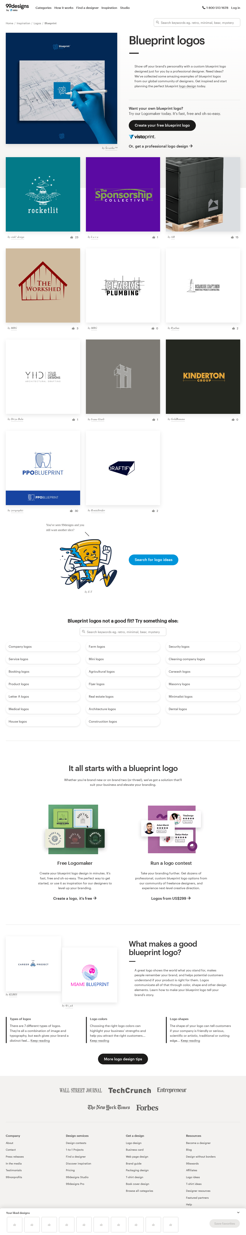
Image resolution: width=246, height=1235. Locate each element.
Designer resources (198, 1190)
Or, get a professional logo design (158, 146)
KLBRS (13, 994)
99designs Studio (77, 1177)
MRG (14, 328)
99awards (192, 1163)
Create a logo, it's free (72, 898)
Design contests (76, 1143)
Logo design (133, 1143)
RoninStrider (98, 510)
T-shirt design (134, 1177)
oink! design (17, 237)
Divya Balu (17, 419)
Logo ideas (193, 1177)
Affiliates (191, 1170)
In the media (14, 1163)
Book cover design (137, 1183)
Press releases (15, 1156)
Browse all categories (139, 1190)
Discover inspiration (78, 1163)
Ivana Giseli (97, 419)
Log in (235, 7)
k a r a (94, 237)
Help (189, 1204)
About (9, 1143)
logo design (187, 86)
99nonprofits (14, 1177)
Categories (44, 7)
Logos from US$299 (168, 898)
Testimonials (14, 1170)
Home (10, 23)
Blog (189, 1149)
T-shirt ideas (194, 1183)
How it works (63, 7)
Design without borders (201, 1156)
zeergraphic (17, 510)
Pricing (70, 1170)
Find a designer (87, 7)
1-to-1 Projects (75, 1149)
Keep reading (40, 1040)
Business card (135, 1149)
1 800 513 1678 (217, 7)
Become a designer (198, 1143)
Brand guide (133, 1163)
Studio (125, 7)
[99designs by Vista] (17, 8)
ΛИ (173, 237)
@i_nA (69, 1005)
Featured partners (197, 1197)
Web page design (137, 1156)
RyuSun (175, 328)
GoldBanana (178, 419)
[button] (238, 1212)
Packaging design (137, 1170)
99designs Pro (75, 1183)
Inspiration (109, 7)
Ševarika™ (111, 148)
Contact (11, 1149)
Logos (38, 23)
